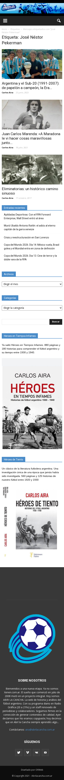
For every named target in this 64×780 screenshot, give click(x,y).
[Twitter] (18, 752)
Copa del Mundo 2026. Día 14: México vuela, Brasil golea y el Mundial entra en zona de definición (31, 246)
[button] (59, 21)
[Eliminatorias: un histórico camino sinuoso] (32, 169)
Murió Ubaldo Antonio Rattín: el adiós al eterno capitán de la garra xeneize (29, 227)
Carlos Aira (7, 92)
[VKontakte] (36, 752)
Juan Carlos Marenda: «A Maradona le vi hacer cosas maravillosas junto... (31, 138)
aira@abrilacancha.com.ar (40, 729)
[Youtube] (45, 752)
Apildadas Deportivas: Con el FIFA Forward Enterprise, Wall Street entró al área (27, 216)
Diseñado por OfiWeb (32, 769)
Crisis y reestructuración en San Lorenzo (26, 237)
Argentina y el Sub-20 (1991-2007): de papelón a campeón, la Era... (30, 85)
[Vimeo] (27, 752)
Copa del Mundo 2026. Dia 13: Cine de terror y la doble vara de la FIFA (30, 257)
